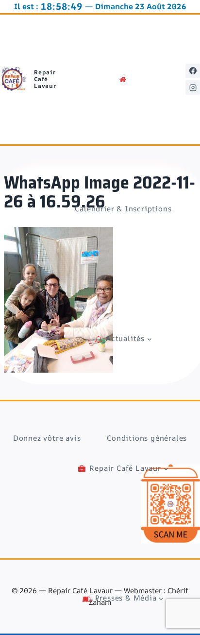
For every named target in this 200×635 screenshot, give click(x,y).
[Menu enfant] (123, 339)
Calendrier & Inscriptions (123, 209)
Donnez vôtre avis (47, 438)
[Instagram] (192, 87)
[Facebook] (192, 71)
